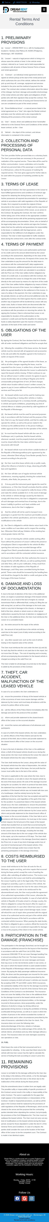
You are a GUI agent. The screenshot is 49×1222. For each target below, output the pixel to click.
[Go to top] (45, 1208)
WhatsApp (36, 2)
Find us (7, 2)
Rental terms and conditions (24, 1220)
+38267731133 (21, 2)
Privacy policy (24, 1218)
